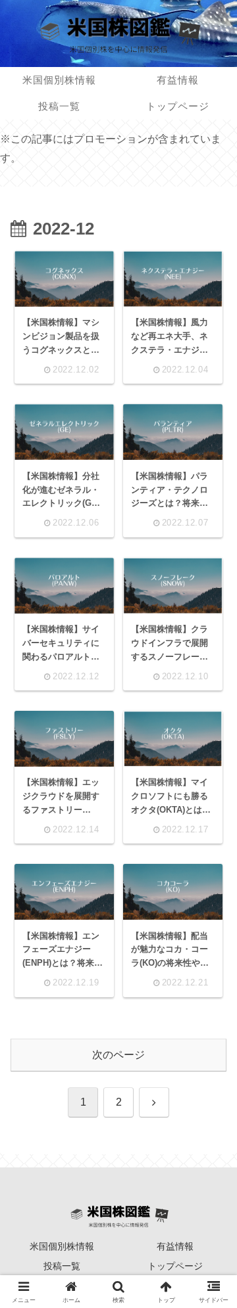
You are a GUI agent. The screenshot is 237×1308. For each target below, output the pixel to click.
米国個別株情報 (62, 1246)
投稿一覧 (61, 1266)
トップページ (175, 1266)
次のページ (118, 1054)
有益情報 (175, 1246)
